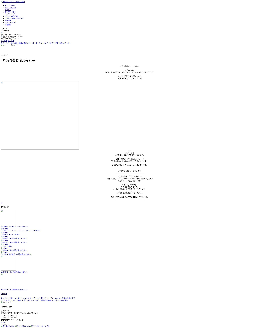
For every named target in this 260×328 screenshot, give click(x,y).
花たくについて (10, 8)
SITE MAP (4, 294)
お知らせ (8, 10)
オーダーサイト (38, 43)
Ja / (3, 322)
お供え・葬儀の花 (11, 16)
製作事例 (8, 20)
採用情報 (8, 25)
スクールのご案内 (37, 300)
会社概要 (64, 300)
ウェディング (10, 14)
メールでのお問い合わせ (55, 43)
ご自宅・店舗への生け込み (14, 18)
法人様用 (4, 41)
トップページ (10, 5)
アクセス (68, 43)
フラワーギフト (10, 12)
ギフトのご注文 (6, 43)
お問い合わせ (56, 300)
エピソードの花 (10, 22)
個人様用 (11, 41)
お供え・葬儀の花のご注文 (22, 43)
